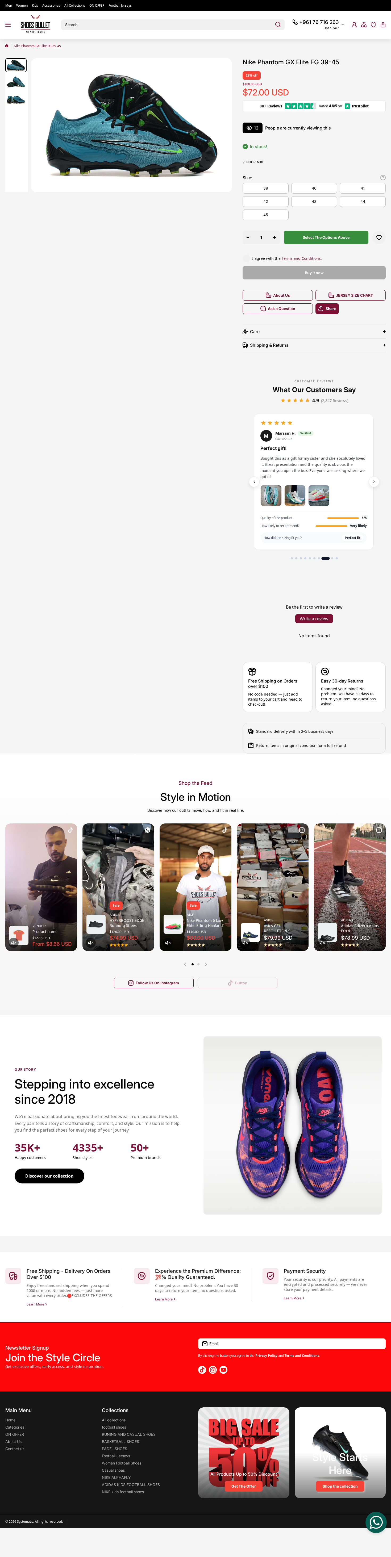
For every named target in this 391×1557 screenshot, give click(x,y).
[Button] (383, 177)
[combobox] (173, 24)
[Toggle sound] (14, 943)
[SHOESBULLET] (36, 24)
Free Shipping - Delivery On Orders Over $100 (68, 1274)
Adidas (116, 915)
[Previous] (254, 481)
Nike (260, 162)
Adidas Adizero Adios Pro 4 (360, 928)
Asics (268, 920)
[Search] (278, 24)
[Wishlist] (373, 24)
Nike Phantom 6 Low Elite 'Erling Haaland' (205, 923)
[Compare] (364, 24)
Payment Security (305, 1271)
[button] (383, 24)
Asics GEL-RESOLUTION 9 (277, 928)
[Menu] (8, 24)
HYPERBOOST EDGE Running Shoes (127, 923)
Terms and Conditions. (302, 258)
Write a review (314, 619)
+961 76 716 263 (319, 22)
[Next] (374, 481)
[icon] (70, 831)
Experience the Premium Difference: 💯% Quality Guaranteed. (198, 1274)
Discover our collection (49, 1176)
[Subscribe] (379, 1343)
